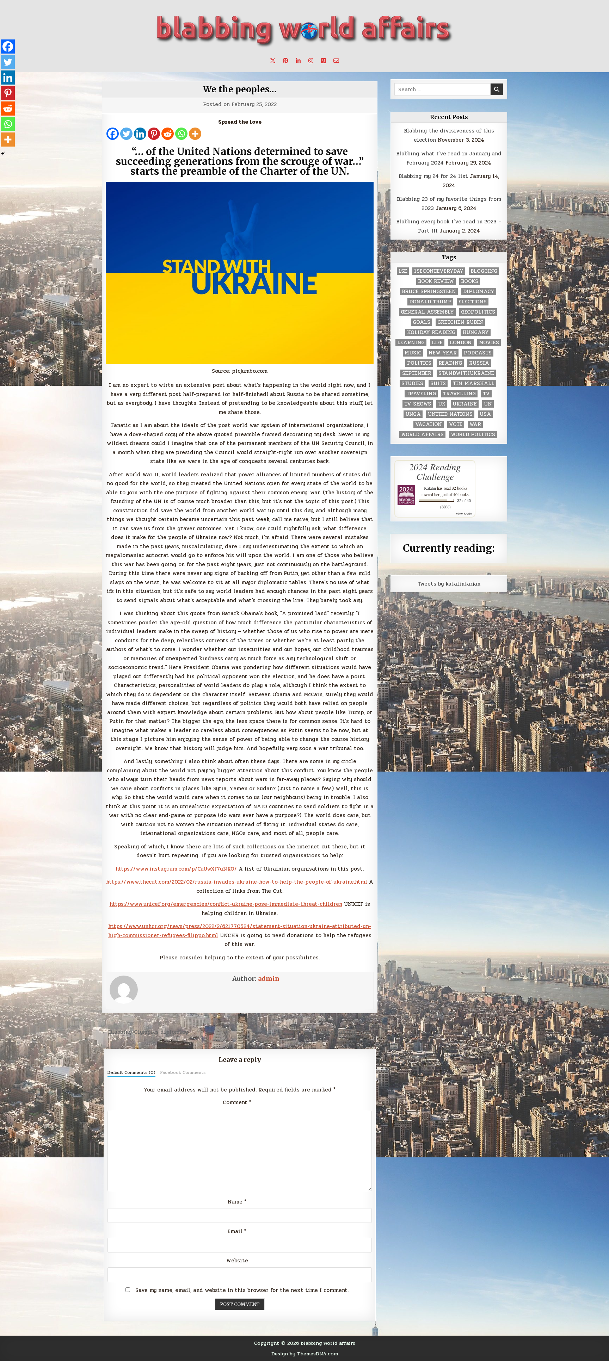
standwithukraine (466, 373)
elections (473, 301)
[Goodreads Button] (323, 61)
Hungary (475, 332)
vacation (428, 424)
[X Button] (273, 61)
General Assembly (427, 312)
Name (237, 1202)
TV (486, 393)
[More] (195, 134)
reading (450, 363)
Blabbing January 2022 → (344, 1032)
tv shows (417, 404)
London (461, 342)
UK (441, 404)
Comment (237, 1102)
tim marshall (473, 383)
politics (419, 363)
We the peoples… (240, 89)
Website (237, 1260)
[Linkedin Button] (298, 61)
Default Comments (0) (131, 1072)
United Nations (450, 414)
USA (485, 414)
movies (489, 342)
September (416, 373)
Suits (438, 383)
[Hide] (3, 153)
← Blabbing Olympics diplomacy (145, 1032)
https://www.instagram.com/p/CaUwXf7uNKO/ (176, 869)
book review (436, 281)
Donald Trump (430, 301)
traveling (421, 393)
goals (421, 322)
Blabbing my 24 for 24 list (433, 176)
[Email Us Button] (336, 61)
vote (455, 424)
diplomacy (478, 291)
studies (412, 383)
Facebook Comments (182, 1072)
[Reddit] (167, 134)
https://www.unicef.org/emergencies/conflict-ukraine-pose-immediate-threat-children (226, 904)
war (475, 424)
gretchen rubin (460, 322)
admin (268, 979)
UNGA (413, 414)
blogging (483, 271)
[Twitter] (126, 134)
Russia (479, 363)
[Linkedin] (140, 134)
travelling (459, 393)
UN (488, 404)
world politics (473, 434)
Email (237, 1231)
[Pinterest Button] (285, 61)
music (413, 353)
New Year (443, 353)
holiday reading (431, 332)
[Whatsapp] (181, 134)
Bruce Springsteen (429, 291)
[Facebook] (112, 134)
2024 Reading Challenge (435, 471)
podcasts (478, 353)
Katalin (430, 488)
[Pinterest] (154, 134)
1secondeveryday (438, 271)
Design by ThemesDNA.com (304, 1353)
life (437, 342)
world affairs (422, 434)
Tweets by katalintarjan (449, 584)
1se (403, 271)
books (469, 281)
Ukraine (465, 404)
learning (411, 342)
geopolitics (478, 312)
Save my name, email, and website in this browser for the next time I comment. (242, 1290)
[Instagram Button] (311, 61)
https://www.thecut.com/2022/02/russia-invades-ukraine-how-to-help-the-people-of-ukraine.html (236, 882)
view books (464, 513)
